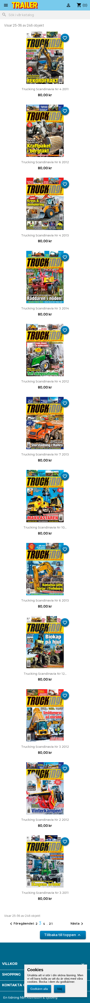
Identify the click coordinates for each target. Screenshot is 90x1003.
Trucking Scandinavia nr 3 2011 (45, 893)
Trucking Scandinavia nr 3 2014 (45, 308)
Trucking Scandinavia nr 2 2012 (45, 820)
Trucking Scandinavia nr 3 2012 (45, 747)
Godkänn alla (39, 988)
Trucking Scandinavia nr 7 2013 (45, 454)
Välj (59, 988)
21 (51, 924)
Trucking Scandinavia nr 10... (45, 527)
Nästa (78, 923)
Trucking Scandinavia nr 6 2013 (45, 600)
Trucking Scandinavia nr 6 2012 (45, 162)
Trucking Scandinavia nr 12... (45, 674)
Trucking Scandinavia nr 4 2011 (45, 89)
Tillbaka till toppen (63, 935)
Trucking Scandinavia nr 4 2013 (45, 235)
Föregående (21, 923)
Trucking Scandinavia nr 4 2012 (45, 381)
